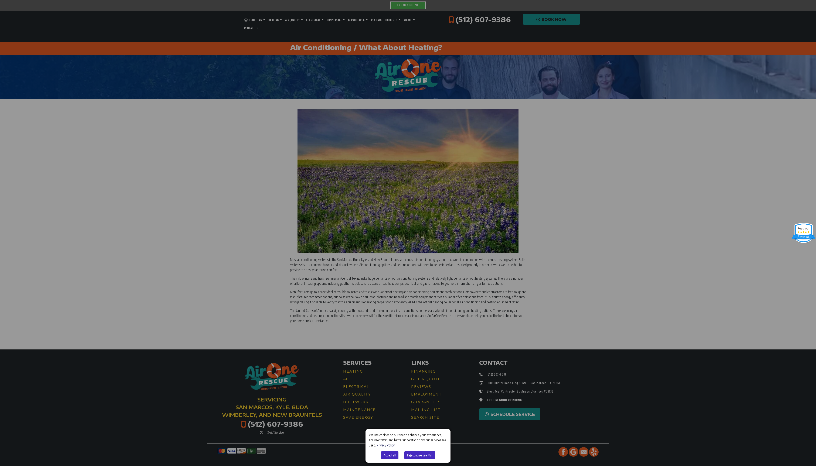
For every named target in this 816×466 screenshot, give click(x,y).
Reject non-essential (419, 455)
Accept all (390, 455)
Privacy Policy (386, 445)
